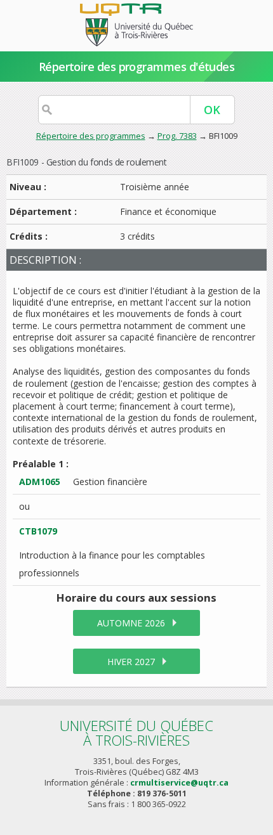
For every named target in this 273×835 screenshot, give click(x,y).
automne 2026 (131, 623)
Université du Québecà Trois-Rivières (136, 732)
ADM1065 (39, 482)
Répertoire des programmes (90, 135)
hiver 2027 (131, 662)
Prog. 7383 (177, 135)
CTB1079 (38, 531)
